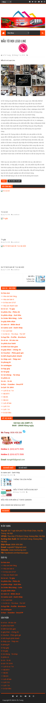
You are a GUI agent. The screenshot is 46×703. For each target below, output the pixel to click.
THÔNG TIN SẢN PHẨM (22, 479)
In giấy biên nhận (8, 321)
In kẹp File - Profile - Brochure (13, 337)
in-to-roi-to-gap (14, 181)
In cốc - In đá (6, 381)
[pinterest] (42, 2)
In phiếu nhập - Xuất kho (11, 315)
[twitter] (32, 2)
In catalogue (6, 365)
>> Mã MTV (5, 394)
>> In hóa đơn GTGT (8, 302)
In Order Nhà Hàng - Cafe (11, 318)
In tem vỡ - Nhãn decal (10, 324)
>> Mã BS (4, 397)
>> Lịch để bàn (6, 403)
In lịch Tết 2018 (7, 387)
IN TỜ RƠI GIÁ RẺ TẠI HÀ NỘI (12, 267)
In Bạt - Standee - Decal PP (12, 384)
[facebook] (30, 2)
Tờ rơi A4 (4, 212)
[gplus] (35, 2)
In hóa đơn (5, 293)
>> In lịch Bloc (6, 413)
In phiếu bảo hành (8, 343)
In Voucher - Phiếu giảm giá (12, 353)
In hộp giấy (5, 369)
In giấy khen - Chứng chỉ (11, 350)
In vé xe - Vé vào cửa (9, 340)
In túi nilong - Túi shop (10, 375)
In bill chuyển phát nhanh (11, 356)
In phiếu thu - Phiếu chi (10, 312)
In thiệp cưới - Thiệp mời (11, 359)
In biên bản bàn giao (9, 347)
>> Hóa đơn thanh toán (9, 306)
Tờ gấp (3, 239)
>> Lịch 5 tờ (5, 406)
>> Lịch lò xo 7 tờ (7, 391)
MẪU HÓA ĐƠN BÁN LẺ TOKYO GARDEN (16, 500)
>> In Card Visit (6, 331)
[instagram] (44, 2)
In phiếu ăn (5, 378)
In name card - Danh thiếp (12, 328)
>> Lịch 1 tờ (5, 409)
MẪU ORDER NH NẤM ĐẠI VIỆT (13, 505)
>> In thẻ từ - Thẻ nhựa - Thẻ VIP (13, 334)
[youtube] (39, 2)
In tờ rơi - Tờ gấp (8, 309)
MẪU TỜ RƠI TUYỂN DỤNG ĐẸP (25, 490)
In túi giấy (5, 372)
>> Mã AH (4, 400)
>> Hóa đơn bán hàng (9, 296)
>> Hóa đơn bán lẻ (7, 299)
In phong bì (6, 362)
